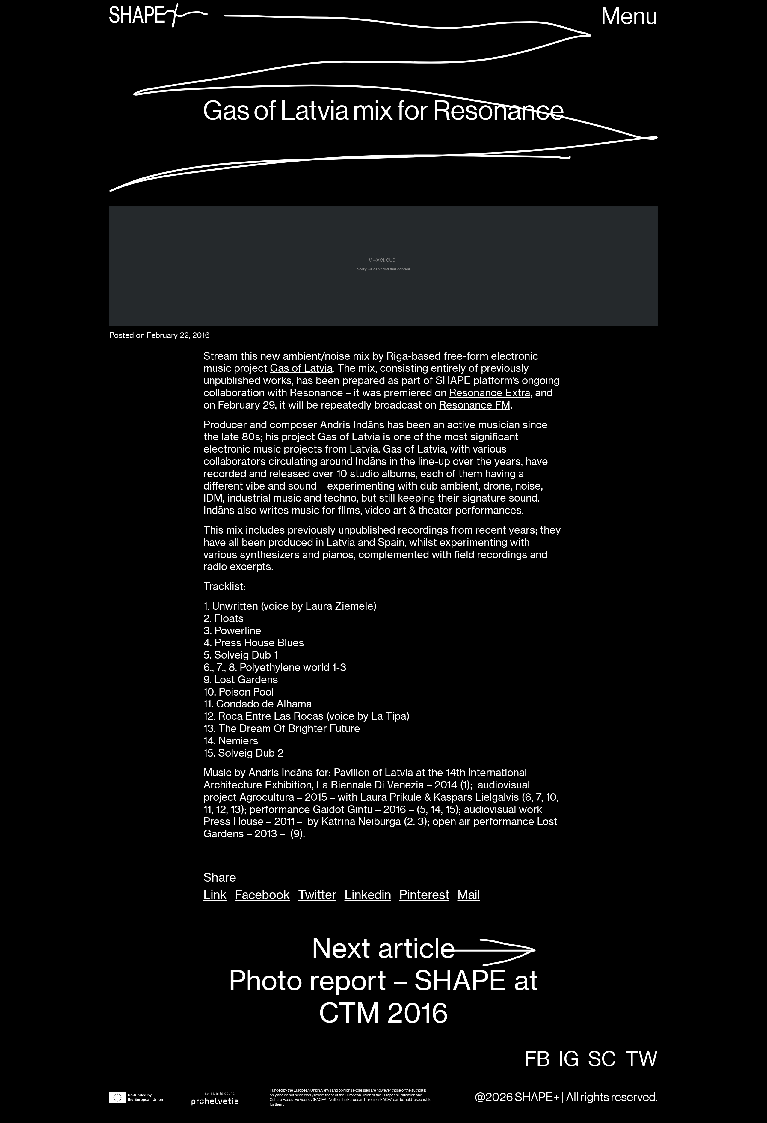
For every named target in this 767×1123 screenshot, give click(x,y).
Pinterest (424, 895)
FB (537, 1059)
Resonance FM (474, 405)
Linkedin (368, 895)
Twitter (317, 895)
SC (602, 1059)
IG (569, 1059)
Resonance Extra (489, 392)
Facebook (262, 895)
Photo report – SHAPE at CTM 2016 (383, 980)
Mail (469, 895)
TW (641, 1059)
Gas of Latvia (301, 368)
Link (215, 895)
